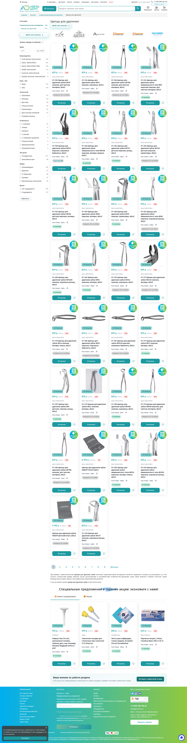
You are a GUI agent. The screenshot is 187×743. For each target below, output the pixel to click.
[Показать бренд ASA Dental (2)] (157, 37)
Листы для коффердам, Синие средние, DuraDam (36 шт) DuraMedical (122, 640)
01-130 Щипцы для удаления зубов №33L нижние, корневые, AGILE (122, 279)
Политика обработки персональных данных (75, 732)
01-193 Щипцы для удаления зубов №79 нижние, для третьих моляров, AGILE (61, 83)
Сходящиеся (35, 192)
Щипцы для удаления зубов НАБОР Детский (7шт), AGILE (64, 534)
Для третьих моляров (35, 113)
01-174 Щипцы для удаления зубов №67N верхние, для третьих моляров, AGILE (153, 406)
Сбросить (25, 198)
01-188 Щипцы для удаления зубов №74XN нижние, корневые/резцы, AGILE (63, 281)
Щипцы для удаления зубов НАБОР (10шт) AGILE (94, 468)
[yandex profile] (148, 700)
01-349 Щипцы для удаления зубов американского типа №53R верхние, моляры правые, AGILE (93, 151)
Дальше (114, 567)
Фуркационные (35, 145)
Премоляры (35, 109)
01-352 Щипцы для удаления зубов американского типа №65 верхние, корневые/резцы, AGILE (152, 216)
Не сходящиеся (35, 189)
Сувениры (97, 714)
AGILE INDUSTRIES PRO (35, 66)
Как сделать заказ (26, 693)
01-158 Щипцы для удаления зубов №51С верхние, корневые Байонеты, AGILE (61, 149)
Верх (35, 84)
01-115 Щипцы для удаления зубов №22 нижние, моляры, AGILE (94, 406)
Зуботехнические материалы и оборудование (110, 701)
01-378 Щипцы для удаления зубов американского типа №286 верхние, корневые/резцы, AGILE (152, 472)
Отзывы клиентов (26, 696)
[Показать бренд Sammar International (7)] (138, 37)
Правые (35, 131)
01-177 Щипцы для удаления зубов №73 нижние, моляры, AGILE (153, 343)
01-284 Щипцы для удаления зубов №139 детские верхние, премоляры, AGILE (150, 149)
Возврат (77, 2)
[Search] (138, 9)
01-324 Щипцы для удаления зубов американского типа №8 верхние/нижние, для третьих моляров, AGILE (151, 85)
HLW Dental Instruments (35, 59)
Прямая (35, 178)
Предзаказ (57, 161)
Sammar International (35, 73)
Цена (22, 47)
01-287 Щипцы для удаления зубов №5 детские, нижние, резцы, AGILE (62, 407)
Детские (35, 102)
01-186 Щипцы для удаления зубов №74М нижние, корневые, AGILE (122, 406)
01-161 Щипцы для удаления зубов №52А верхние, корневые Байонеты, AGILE (123, 343)
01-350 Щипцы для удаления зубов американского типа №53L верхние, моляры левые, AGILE (122, 472)
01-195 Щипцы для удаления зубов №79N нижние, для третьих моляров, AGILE (61, 471)
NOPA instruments (35, 70)
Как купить (95, 2)
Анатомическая (35, 159)
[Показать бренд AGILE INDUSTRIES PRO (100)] (98, 37)
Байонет (35, 171)
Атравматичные (35, 148)
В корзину (62, 103)
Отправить (74, 727)
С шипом (35, 134)
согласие (39, 732)
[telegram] (132, 693)
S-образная (35, 174)
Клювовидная (35, 167)
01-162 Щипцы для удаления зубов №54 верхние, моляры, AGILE (92, 279)
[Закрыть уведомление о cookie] (46, 728)
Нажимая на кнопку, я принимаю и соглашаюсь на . (73, 718)
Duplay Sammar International (35, 76)
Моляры (35, 99)
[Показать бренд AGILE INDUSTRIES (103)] (79, 37)
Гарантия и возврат (27, 706)
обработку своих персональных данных (70, 720)
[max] (136, 693)
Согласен (25, 738)
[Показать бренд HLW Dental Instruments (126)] (59, 37)
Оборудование (99, 709)
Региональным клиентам (28, 711)
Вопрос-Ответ (25, 719)
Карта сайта (24, 722)
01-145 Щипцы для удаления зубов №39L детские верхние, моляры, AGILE (63, 215)
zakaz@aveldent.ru (136, 709)
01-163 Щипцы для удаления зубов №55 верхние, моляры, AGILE (92, 214)
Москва (24, 2)
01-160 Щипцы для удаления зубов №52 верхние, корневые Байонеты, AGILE (91, 344)
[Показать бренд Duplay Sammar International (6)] (118, 37)
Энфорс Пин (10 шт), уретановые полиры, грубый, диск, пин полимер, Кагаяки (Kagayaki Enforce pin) (64, 643)
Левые (35, 127)
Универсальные (35, 116)
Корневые (35, 95)
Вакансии (23, 714)
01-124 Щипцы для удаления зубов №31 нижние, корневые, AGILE (93, 82)
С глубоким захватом (35, 138)
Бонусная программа (27, 717)
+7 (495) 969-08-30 (138, 706)
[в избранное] (74, 103)
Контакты (103, 2)
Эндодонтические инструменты (105, 717)
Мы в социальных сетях (140, 689)
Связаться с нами (63, 693)
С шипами (35, 124)
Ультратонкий (35, 141)
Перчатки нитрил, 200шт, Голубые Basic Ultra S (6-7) (152, 639)
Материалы (98, 706)
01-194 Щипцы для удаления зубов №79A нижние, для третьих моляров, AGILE (120, 83)
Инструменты (98, 704)
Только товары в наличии (30, 42)
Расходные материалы (102, 711)
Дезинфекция (98, 698)
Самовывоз (85, 2)
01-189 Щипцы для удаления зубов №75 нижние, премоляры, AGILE (122, 214)
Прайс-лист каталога (33, 35)
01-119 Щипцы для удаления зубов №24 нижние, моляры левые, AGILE (64, 343)
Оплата (69, 2)
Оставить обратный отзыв (150, 679)
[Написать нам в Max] (181, 737)
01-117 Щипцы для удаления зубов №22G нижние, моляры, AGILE (153, 279)
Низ (35, 88)
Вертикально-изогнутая (35, 181)
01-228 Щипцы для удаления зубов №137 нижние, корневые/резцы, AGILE (93, 537)
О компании (51, 2)
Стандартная (35, 156)
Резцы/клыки (35, 106)
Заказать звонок (159, 4)
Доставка (62, 2)
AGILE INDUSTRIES (35, 63)
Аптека (96, 696)
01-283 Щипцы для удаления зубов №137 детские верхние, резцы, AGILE (121, 149)
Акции (111, 2)
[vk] (140, 693)
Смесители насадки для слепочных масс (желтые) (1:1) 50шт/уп (93, 640)
